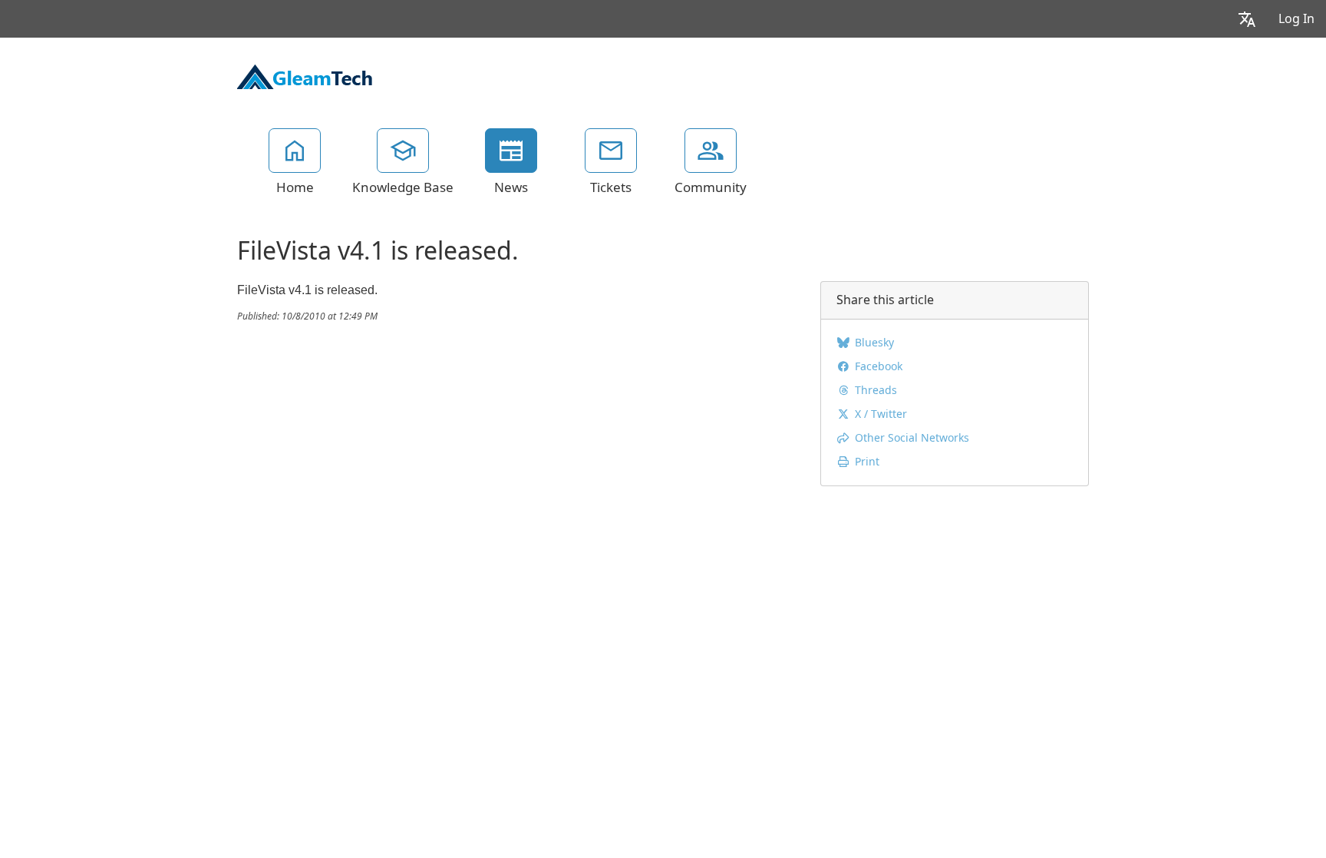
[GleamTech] (304, 75)
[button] (1247, 19)
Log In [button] (1296, 19)
